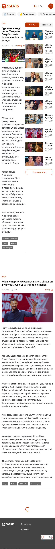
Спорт (5, 243)
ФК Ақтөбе (23, 484)
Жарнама (25, 529)
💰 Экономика (27, 14)
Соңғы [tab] (32, 25)
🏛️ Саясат (9, 14)
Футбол (13, 243)
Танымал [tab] (46, 25)
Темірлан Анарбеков (10, 239)
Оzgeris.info (7, 96)
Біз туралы (26, 524)
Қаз (35, 6)
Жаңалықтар (7, 248)
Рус (41, 6)
